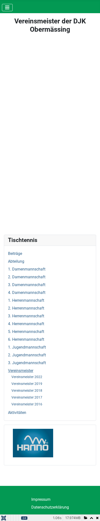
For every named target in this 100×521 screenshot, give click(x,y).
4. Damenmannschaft (26, 292)
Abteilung (16, 261)
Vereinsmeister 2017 (26, 397)
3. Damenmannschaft (26, 284)
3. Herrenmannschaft (26, 316)
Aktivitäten (17, 412)
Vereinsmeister (20, 370)
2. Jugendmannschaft (27, 355)
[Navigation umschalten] (7, 7)
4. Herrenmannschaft (26, 323)
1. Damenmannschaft (26, 269)
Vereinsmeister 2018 (26, 390)
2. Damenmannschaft (26, 277)
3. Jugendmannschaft (27, 363)
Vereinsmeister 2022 (26, 377)
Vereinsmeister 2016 (26, 404)
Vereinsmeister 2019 (26, 384)
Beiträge (15, 253)
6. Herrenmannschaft (26, 339)
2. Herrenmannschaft (26, 308)
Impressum (40, 499)
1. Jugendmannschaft (27, 347)
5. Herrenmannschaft (26, 331)
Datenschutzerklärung (50, 507)
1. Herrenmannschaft (26, 300)
